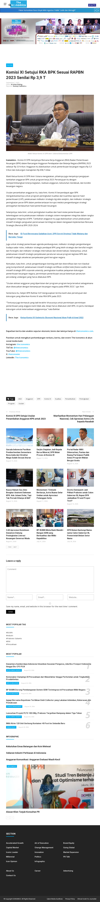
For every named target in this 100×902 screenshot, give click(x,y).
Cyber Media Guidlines (55, 899)
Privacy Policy (70, 899)
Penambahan (70, 399)
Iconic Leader (12, 852)
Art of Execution (12, 683)
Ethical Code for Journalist (87, 899)
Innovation (39, 852)
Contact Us (11, 875)
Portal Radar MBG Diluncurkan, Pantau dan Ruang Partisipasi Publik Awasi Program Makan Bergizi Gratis (78, 455)
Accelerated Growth (14, 670)
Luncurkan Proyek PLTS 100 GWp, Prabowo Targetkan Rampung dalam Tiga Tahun (44, 713)
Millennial (10, 857)
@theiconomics (21, 347)
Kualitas (58, 399)
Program (11, 403)
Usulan (21, 403)
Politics (9, 65)
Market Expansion (71, 852)
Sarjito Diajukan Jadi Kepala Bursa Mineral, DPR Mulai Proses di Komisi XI (49, 452)
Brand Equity (11, 727)
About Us (10, 871)
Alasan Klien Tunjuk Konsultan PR (23, 812)
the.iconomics (23, 344)
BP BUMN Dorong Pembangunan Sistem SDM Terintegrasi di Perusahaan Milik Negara (45, 690)
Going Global (69, 847)
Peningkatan (84, 399)
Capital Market (12, 847)
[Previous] (8, 817)
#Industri (9, 635)
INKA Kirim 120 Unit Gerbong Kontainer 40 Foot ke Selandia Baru (35, 723)
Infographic (40, 861)
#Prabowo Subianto (14, 638)
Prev (9, 547)
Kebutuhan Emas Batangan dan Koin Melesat (28, 746)
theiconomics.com (84, 331)
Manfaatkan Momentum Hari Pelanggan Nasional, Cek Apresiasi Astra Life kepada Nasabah (74, 419)
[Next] (12, 817)
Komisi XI (47, 399)
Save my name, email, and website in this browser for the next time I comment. (42, 606)
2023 (20, 399)
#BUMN (9, 632)
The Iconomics (22, 357)
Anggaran (29, 399)
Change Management (14, 706)
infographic (12, 766)
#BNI (8, 641)
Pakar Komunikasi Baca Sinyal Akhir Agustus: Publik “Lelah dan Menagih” (47, 10)
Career (38, 871)
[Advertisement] (50, 377)
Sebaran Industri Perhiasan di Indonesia (26, 753)
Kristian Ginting (16, 84)
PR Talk (66, 857)
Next (15, 547)
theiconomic (14, 354)
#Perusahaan (11, 644)
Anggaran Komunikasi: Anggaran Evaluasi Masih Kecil (33, 759)
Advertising (68, 871)
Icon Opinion (11, 861)
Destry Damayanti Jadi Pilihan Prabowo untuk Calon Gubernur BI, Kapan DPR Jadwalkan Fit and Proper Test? (80, 495)
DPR (38, 399)
